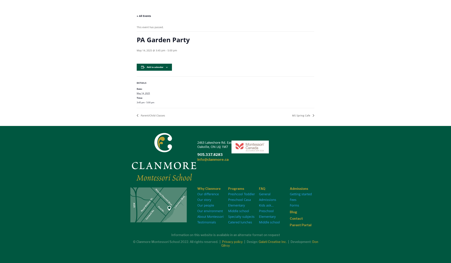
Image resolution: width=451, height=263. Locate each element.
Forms (294, 205)
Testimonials (206, 222)
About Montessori (210, 216)
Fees (293, 200)
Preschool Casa (239, 200)
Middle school (238, 211)
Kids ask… (266, 205)
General (265, 194)
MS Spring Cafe (301, 115)
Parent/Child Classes (152, 115)
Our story (204, 200)
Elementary (236, 205)
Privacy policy (232, 242)
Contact (296, 218)
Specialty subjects (241, 216)
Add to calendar (155, 67)
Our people (205, 205)
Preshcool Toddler (241, 194)
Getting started (301, 194)
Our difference (208, 194)
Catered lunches (240, 222)
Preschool (266, 211)
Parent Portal (300, 225)
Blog (293, 212)
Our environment (210, 211)
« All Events (144, 16)
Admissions (267, 200)
